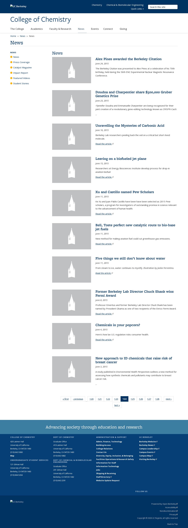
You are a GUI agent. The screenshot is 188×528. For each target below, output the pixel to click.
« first (67, 398)
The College (17, 28)
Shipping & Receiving (106, 473)
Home (13, 36)
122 (109, 399)
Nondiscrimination (169, 511)
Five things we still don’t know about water (130, 258)
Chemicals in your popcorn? (117, 325)
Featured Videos (21, 78)
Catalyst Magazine (22, 67)
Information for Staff (106, 463)
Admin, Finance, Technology (109, 441)
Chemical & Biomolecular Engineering (124, 4)
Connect (108, 28)
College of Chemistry (40, 19)
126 (142, 399)
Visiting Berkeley (148, 459)
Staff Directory (104, 477)
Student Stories (21, 83)
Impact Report (20, 72)
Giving (123, 28)
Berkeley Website (148, 441)
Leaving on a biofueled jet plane (120, 158)
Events (95, 28)
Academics (37, 28)
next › (170, 398)
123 (117, 399)
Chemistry (97, 4)
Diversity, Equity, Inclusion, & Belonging (114, 456)
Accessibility (171, 507)
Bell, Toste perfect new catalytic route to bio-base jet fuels (135, 227)
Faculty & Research (60, 28)
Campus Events (147, 452)
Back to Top (172, 524)
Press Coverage (21, 62)
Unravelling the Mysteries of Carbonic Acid (129, 125)
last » (118, 405)
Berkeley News (147, 445)
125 (134, 399)
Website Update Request (108, 480)
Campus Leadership (149, 448)
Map (12, 456)
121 (101, 399)
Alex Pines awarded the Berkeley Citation (128, 59)
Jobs (98, 470)
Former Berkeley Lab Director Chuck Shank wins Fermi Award (134, 293)
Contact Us (101, 452)
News (81, 28)
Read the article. (104, 143)
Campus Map (146, 456)
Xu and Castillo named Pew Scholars (124, 192)
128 (158, 399)
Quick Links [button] (136, 8)
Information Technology (107, 466)
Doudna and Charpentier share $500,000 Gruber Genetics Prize (133, 94)
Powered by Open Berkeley (164, 504)
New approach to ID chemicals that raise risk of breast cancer (133, 360)
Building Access (103, 445)
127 (150, 399)
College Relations (104, 448)
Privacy (173, 514)
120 (92, 399)
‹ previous (79, 398)
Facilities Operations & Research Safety (115, 459)
